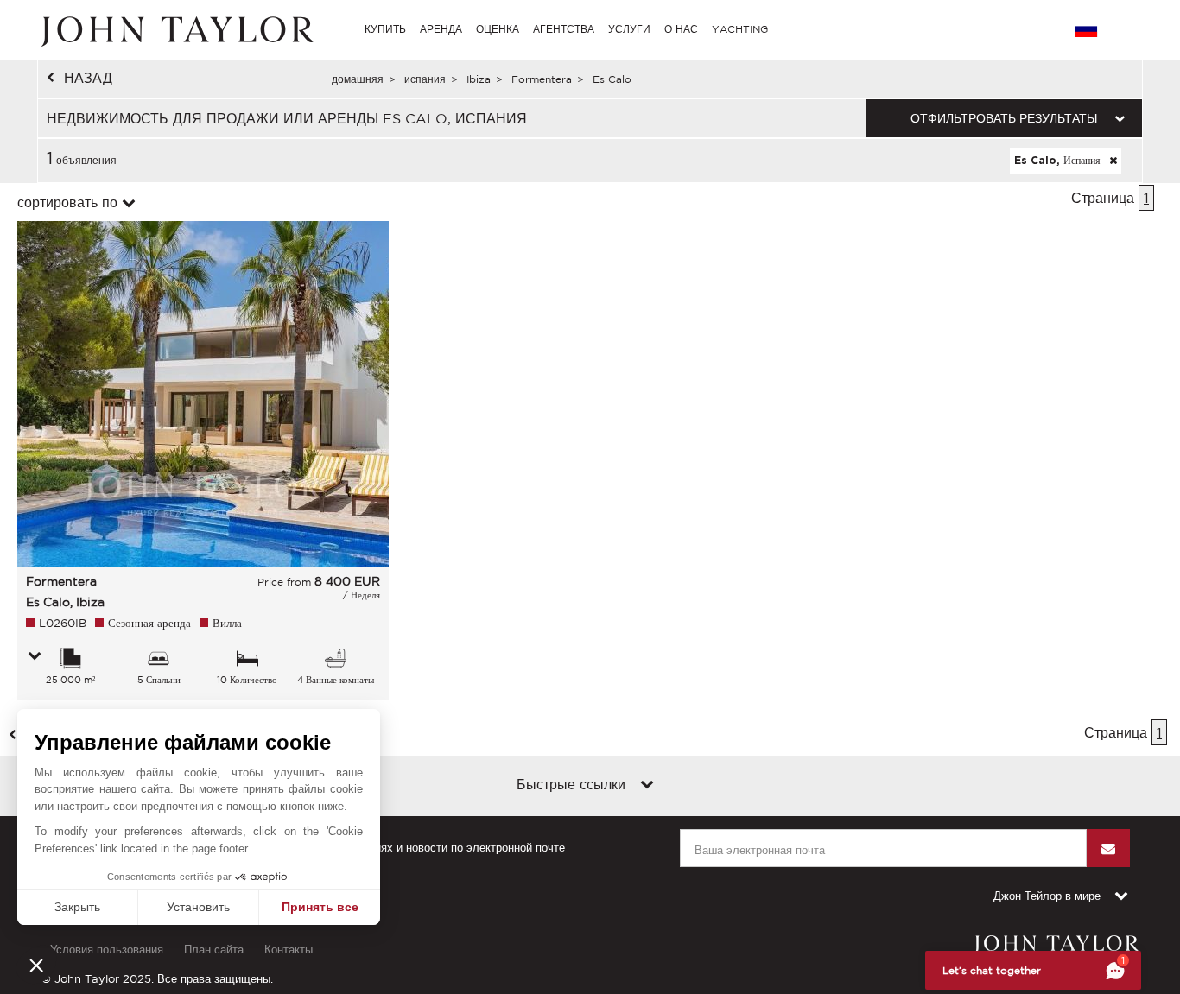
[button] (36, 964)
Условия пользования (106, 949)
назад (88, 77)
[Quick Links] (647, 786)
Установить (198, 907)
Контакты (288, 949)
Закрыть (77, 907)
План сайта (214, 949)
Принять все (320, 907)
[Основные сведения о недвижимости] (34, 657)
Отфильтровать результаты (1003, 118)
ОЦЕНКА (497, 29)
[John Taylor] (175, 29)
